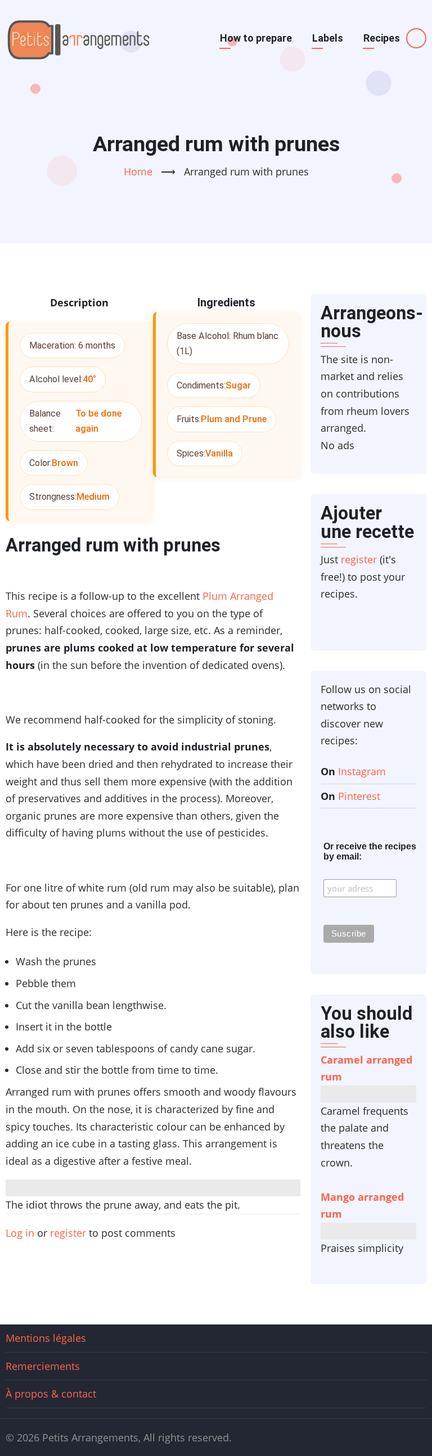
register (68, 1233)
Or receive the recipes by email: (369, 851)
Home (138, 171)
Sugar (238, 385)
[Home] (79, 38)
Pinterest (359, 796)
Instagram (362, 771)
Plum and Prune (234, 419)
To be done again (98, 421)
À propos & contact (51, 1393)
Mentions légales (46, 1338)
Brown (65, 463)
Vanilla (219, 453)
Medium (93, 496)
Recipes (381, 38)
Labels (327, 38)
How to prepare (256, 38)
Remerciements (43, 1366)
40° (89, 379)
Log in (20, 1233)
